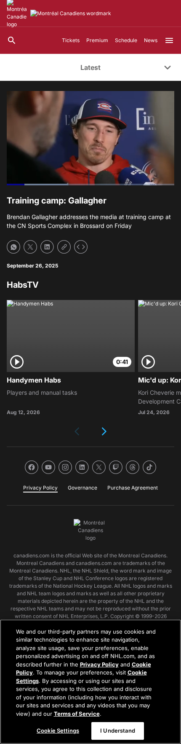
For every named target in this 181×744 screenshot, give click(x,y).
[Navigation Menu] (169, 40)
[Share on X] (30, 247)
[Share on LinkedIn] (47, 247)
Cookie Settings (58, 730)
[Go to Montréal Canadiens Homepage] (70, 13)
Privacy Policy (99, 664)
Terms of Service (77, 713)
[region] (90, 681)
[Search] (12, 40)
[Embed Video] (81, 247)
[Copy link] (64, 247)
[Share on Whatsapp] (13, 247)
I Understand (117, 730)
